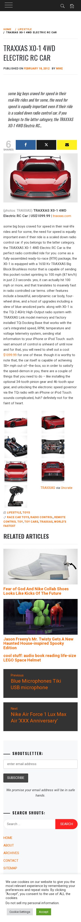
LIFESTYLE (14, 512)
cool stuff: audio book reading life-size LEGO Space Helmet (39, 657)
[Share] (26, 145)
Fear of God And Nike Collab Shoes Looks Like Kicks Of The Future (36, 591)
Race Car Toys (18, 517)
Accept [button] (43, 912)
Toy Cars (31, 521)
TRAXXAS (47, 488)
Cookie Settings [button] (19, 912)
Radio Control (41, 517)
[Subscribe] (67, 145)
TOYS (26, 512)
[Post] (46, 145)
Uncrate (66, 488)
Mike (59, 68)
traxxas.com (62, 216)
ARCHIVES (11, 853)
